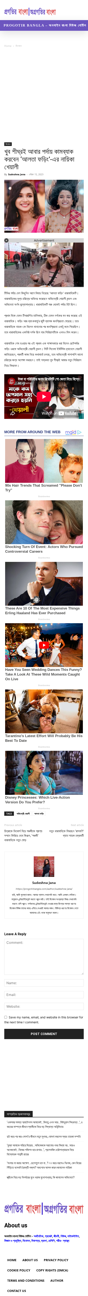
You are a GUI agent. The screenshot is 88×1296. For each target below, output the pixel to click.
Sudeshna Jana (16, 174)
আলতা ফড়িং (39, 813)
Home (8, 46)
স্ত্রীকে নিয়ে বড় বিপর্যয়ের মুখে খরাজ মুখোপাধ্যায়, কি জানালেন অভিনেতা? (41, 1177)
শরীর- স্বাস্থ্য (62, 1240)
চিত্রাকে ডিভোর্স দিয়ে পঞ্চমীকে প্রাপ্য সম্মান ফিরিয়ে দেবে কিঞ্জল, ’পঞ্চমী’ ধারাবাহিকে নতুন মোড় (23, 835)
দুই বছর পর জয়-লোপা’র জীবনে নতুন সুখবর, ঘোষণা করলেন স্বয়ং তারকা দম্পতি (44, 1136)
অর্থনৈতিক (38, 1236)
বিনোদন (19, 46)
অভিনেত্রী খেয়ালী (23, 813)
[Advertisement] (44, 97)
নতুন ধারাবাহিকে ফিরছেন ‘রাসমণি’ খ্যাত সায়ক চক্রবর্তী (66, 833)
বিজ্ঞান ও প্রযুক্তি (12, 1240)
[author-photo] (44, 877)
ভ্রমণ (44, 1240)
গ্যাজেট (48, 1236)
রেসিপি (51, 1240)
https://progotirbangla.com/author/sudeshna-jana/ (44, 888)
